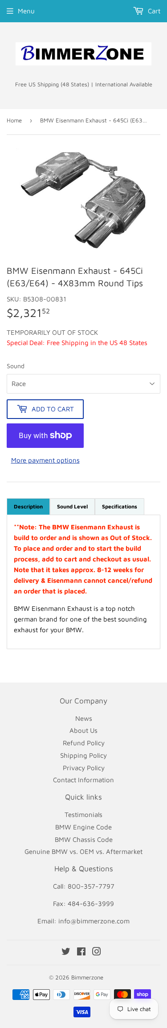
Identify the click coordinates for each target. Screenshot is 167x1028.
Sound (15, 366)
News (83, 718)
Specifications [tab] (119, 506)
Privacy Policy (84, 768)
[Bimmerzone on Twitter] (65, 952)
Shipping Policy (83, 755)
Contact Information (83, 780)
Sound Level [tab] (72, 506)
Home (14, 120)
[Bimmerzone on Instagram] (96, 952)
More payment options (45, 460)
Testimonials (83, 814)
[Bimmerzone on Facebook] (81, 952)
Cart (153, 11)
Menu (26, 11)
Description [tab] (28, 506)
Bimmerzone (87, 977)
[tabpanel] (83, 582)
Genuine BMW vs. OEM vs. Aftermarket (83, 851)
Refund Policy (84, 743)
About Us (83, 730)
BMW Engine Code (83, 827)
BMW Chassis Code (84, 839)
